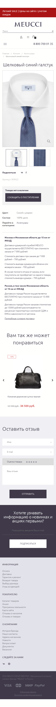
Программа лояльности (14, 607)
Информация (10, 564)
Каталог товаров (10, 601)
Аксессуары (22, 222)
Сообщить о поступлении (23, 197)
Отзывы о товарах (11, 616)
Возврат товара (10, 580)
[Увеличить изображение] (49, 141)
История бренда (10, 631)
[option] (28, 109)
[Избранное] (28, 37)
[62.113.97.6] (28, 24)
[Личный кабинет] (22, 37)
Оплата (6, 571)
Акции (5, 604)
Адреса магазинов (11, 637)
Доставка (7, 574)
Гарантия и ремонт (11, 577)
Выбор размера (10, 583)
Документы (8, 646)
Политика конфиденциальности (28, 695)
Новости (6, 640)
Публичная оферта (28, 692)
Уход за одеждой (10, 586)
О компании (9, 624)
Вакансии (7, 649)
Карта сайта (8, 610)
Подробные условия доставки (20, 318)
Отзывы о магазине (12, 613)
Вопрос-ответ (9, 643)
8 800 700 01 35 (43, 43)
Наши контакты (10, 634)
